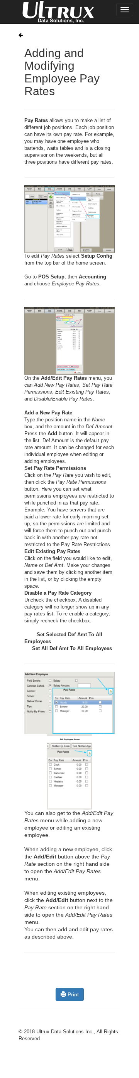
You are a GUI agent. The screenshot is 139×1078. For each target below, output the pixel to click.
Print (72, 994)
